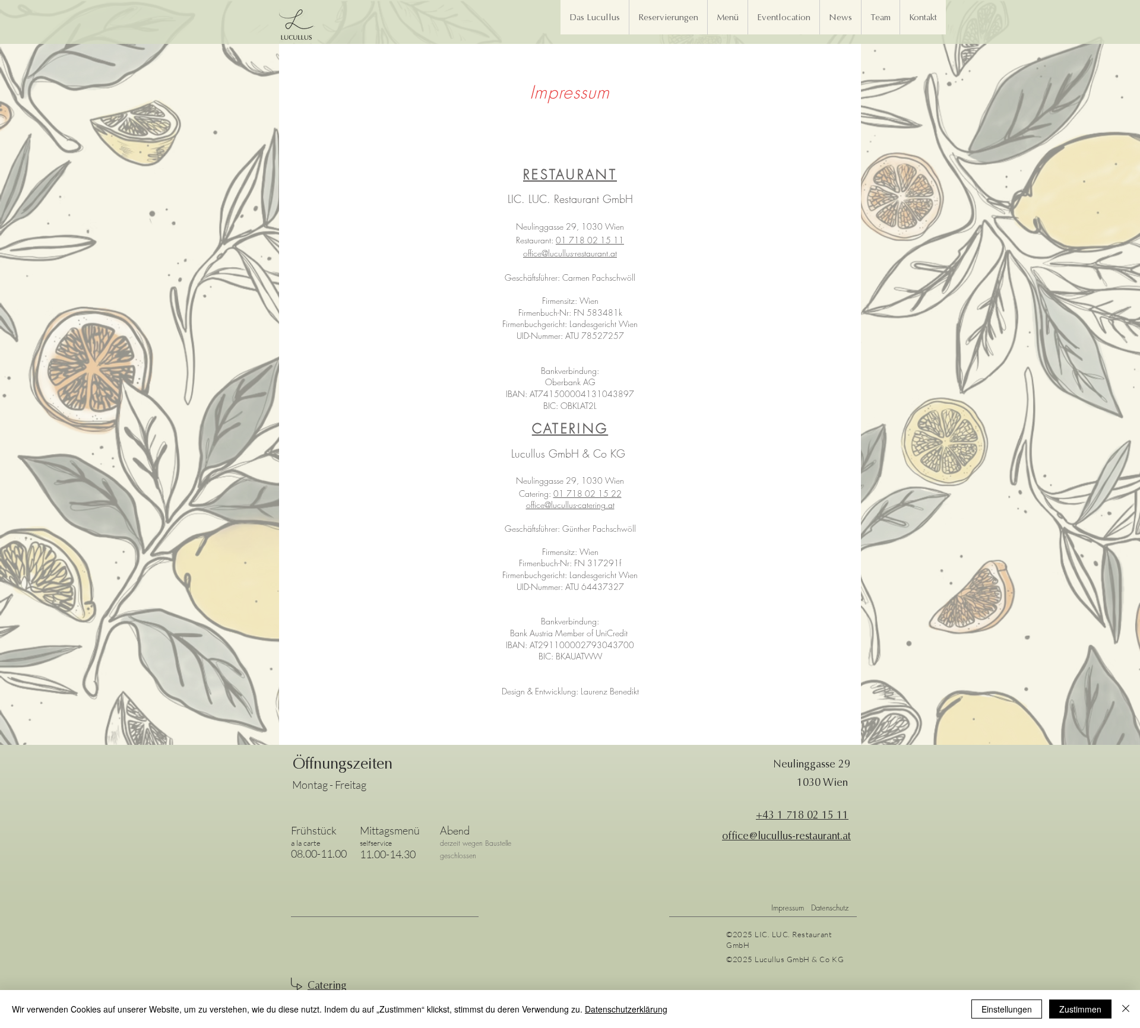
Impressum (787, 907)
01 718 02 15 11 (590, 240)
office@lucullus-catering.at (570, 504)
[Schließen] (1126, 1009)
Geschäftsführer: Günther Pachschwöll (570, 528)
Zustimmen (1080, 1009)
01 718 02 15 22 (587, 493)
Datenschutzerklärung (626, 1009)
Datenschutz (829, 907)
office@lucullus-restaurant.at (570, 253)
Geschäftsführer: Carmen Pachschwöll (570, 277)
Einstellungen (1006, 1009)
